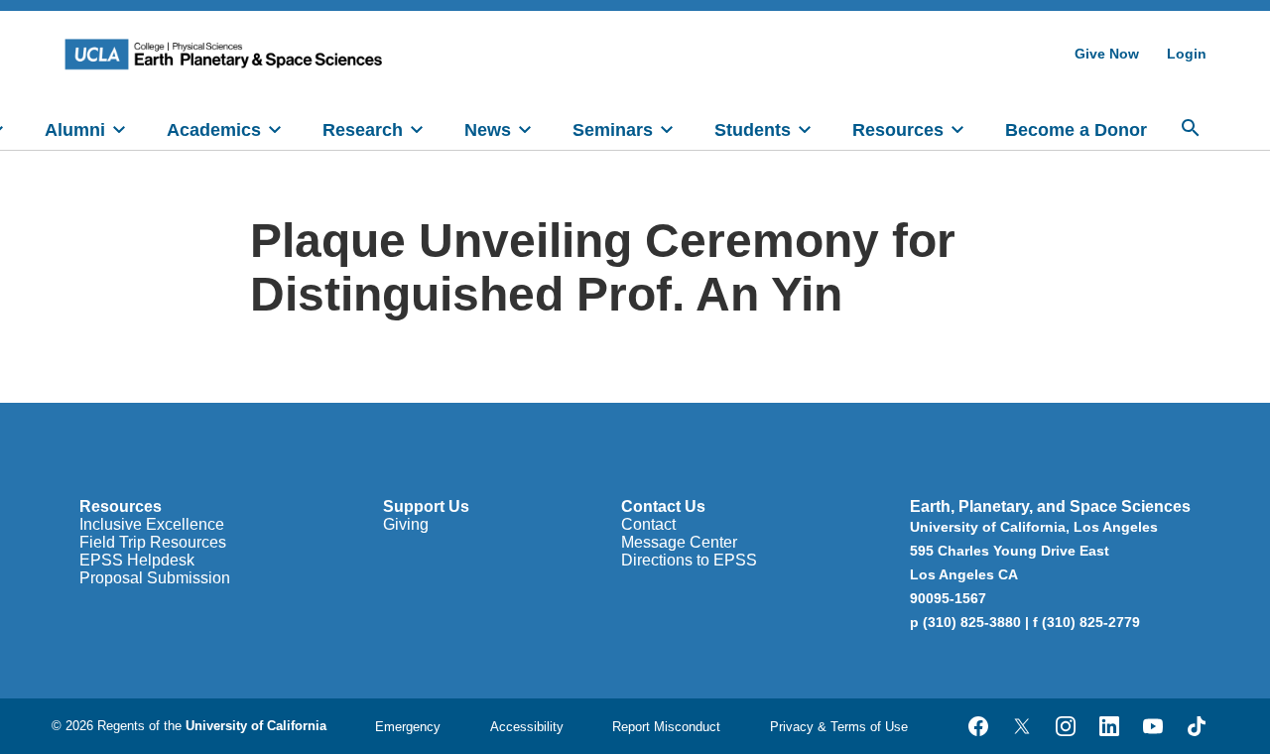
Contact (648, 524)
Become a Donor (1076, 130)
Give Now (1107, 54)
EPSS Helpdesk (136, 560)
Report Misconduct (666, 726)
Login (1186, 54)
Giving (406, 524)
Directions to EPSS (689, 560)
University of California (256, 725)
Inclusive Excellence (151, 524)
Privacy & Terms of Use (839, 726)
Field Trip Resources (152, 542)
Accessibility (527, 726)
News (487, 130)
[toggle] (119, 128)
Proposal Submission (154, 577)
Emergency (408, 726)
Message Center (679, 542)
